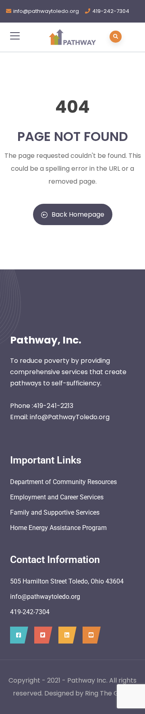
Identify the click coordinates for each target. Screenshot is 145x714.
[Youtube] (90, 635)
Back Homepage (78, 214)
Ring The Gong (108, 693)
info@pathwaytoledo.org (46, 11)
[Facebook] (17, 635)
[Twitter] (41, 635)
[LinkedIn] (65, 635)
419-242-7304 (110, 11)
